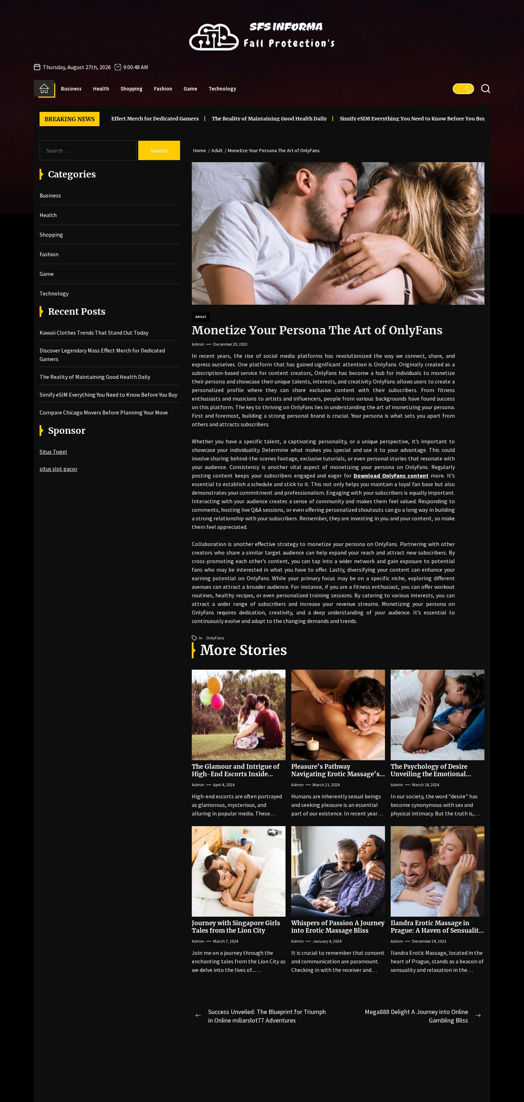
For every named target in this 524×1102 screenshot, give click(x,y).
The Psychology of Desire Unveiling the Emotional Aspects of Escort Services (430, 774)
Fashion (163, 88)
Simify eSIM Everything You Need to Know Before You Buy (376, 118)
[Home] (44, 88)
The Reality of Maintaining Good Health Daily (232, 118)
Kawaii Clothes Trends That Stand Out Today (94, 332)
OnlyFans (215, 637)
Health (101, 88)
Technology (222, 88)
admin (198, 344)
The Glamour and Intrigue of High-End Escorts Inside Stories (235, 774)
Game (190, 88)
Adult (200, 316)
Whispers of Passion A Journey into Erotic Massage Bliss (338, 926)
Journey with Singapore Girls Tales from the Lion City (236, 926)
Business (71, 88)
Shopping (131, 88)
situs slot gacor (58, 468)
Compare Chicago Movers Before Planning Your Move (104, 412)
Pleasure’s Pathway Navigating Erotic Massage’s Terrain (335, 774)
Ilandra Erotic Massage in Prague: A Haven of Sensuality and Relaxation (436, 930)
